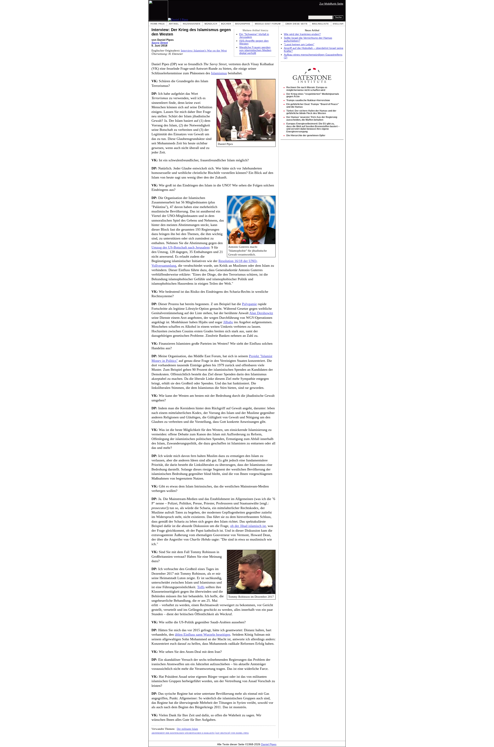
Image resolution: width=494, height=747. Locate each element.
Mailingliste (320, 24)
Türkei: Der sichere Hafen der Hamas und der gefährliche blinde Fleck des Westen (311, 112)
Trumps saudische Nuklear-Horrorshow (308, 100)
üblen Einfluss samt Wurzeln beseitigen (202, 634)
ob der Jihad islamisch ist (248, 526)
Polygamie (249, 304)
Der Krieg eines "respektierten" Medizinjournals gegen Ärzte (312, 95)
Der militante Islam (187, 728)
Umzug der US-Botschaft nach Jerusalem (180, 247)
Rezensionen (191, 24)
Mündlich (211, 24)
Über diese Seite (296, 24)
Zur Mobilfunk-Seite (331, 3)
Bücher (226, 24)
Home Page (158, 24)
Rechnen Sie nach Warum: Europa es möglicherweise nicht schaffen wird (306, 88)
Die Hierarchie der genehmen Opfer (305, 135)
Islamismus (219, 73)
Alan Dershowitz (261, 313)
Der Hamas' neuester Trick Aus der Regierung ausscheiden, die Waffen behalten (311, 118)
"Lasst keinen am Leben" (299, 44)
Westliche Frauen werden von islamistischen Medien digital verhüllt (255, 50)
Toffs (201, 587)
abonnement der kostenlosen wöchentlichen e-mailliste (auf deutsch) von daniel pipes (200, 732)
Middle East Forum (268, 24)
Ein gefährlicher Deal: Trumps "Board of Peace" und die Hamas (312, 105)
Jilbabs (228, 322)
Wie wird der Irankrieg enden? (302, 34)
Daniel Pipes (268, 744)
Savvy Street (159, 42)
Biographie (242, 24)
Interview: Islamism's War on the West (204, 50)
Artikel (174, 24)
